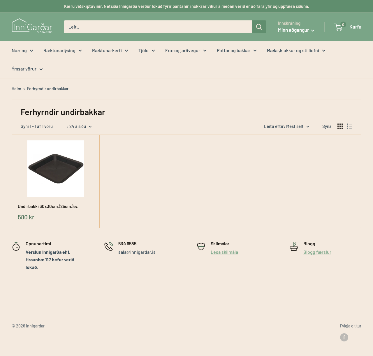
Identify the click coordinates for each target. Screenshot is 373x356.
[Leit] (259, 26)
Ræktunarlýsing (59, 50)
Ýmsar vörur (24, 68)
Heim (16, 88)
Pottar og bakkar (233, 50)
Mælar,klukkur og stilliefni (293, 50)
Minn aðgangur (294, 30)
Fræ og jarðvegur (182, 50)
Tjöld (143, 50)
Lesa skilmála (224, 252)
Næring (19, 50)
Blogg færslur (317, 252)
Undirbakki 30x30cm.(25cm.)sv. (48, 206)
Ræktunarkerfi (107, 50)
